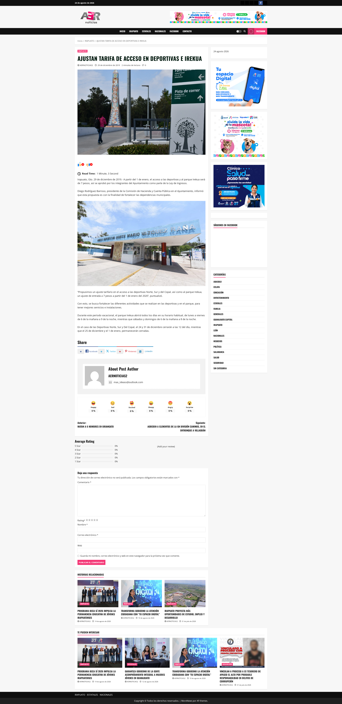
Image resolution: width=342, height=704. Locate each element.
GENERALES (218, 314)
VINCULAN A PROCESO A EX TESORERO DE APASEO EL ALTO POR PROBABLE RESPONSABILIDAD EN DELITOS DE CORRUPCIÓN (240, 676)
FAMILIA (216, 308)
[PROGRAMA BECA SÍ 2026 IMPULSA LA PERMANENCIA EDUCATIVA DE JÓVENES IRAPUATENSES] (97, 593)
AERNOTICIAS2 (86, 65)
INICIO (122, 31)
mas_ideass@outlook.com (128, 382)
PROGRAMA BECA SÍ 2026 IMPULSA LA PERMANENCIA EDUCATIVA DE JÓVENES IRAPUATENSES (96, 614)
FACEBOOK (174, 31)
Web (79, 545)
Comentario (84, 482)
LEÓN (215, 330)
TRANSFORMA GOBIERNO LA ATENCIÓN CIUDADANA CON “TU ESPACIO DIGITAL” (140, 612)
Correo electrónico (87, 535)
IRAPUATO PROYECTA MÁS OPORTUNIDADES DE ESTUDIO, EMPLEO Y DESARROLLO (185, 614)
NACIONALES (160, 31)
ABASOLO (217, 281)
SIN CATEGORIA (220, 368)
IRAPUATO (133, 31)
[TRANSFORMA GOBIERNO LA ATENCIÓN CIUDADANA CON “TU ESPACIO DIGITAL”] (141, 593)
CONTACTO (187, 31)
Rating (81, 520)
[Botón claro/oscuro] (239, 31)
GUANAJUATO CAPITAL (222, 319)
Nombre (82, 524)
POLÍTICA (217, 346)
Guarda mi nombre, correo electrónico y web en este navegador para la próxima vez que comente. (130, 555)
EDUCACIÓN (218, 292)
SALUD (216, 357)
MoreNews (186, 700)
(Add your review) (166, 446)
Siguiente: (176, 426)
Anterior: (95, 424)
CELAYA (216, 287)
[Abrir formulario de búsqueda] (245, 31)
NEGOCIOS (217, 341)
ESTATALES (146, 31)
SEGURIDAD (218, 362)
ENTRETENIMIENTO (221, 297)
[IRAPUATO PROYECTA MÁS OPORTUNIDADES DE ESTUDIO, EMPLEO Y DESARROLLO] (185, 593)
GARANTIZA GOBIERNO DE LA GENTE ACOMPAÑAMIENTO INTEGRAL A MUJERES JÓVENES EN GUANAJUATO (145, 675)
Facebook (260, 31)
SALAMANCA (218, 352)
